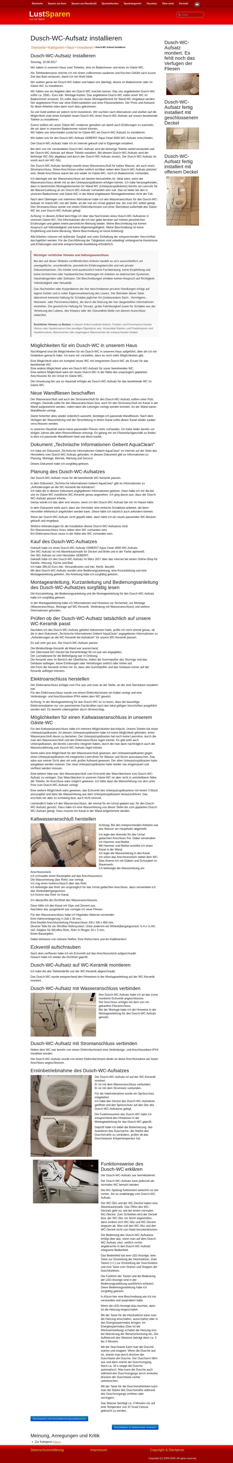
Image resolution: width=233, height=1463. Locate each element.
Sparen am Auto (57, 3)
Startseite (37, 3)
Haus (70, 47)
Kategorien (56, 47)
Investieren (85, 47)
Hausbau (152, 3)
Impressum (98, 1450)
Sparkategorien (133, 3)
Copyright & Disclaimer (167, 1450)
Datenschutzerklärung (47, 1450)
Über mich (168, 3)
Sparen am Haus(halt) (84, 3)
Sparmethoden (110, 3)
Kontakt (183, 3)
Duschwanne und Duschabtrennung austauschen (59, 1418)
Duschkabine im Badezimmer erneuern (135, 1427)
